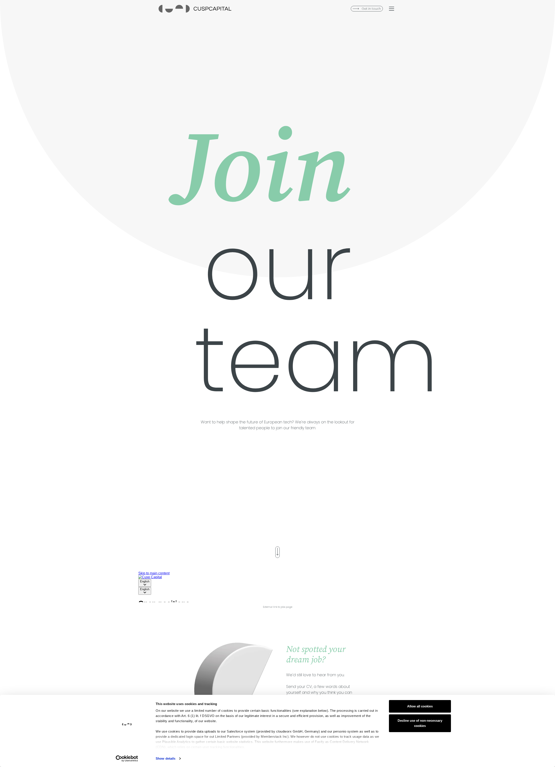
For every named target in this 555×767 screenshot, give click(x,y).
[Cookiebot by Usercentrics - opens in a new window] (127, 758)
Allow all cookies (420, 706)
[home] (194, 9)
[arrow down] (277, 552)
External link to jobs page (277, 607)
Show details (165, 758)
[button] (391, 8)
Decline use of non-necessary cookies (420, 723)
